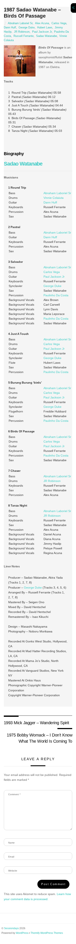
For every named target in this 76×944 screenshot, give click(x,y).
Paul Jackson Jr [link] (54, 276)
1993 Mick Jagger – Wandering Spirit (36, 722)
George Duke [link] (52, 286)
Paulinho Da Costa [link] (55, 295)
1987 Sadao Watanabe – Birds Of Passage (32, 13)
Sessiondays (11, 928)
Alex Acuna (42, 23)
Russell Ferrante (24, 36)
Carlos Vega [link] (51, 272)
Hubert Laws (44, 27)
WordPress (22, 932)
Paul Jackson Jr (42, 31)
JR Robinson (22, 31)
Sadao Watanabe (46, 36)
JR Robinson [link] (52, 481)
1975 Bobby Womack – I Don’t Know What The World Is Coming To (39, 738)
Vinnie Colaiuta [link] (53, 197)
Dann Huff (10, 27)
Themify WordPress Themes (47, 932)
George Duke (27, 27)
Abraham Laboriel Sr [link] (57, 193)
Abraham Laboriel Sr (20, 23)
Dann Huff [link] (50, 202)
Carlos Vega (59, 23)
